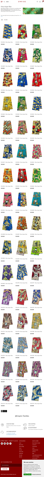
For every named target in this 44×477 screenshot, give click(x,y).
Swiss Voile (21, 451)
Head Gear (21, 453)
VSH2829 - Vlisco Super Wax (7, 66)
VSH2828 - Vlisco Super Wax (21, 66)
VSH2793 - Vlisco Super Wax (21, 307)
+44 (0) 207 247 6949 (11, 433)
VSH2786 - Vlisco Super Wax (21, 355)
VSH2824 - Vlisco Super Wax (36, 90)
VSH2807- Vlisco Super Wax (21, 234)
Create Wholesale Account (37, 455)
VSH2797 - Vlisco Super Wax (36, 282)
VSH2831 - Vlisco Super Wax (21, 42)
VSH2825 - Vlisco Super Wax (21, 90)
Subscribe (4, 469)
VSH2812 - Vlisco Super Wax (36, 186)
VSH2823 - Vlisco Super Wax (7, 114)
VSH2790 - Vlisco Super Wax (21, 331)
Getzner (20, 449)
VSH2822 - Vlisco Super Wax (21, 114)
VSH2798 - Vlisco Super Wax (21, 282)
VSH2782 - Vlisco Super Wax (36, 379)
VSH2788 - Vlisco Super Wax (36, 331)
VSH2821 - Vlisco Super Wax (36, 114)
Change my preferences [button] (36, 474)
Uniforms (34, 451)
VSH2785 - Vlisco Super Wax (36, 355)
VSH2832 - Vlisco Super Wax (7, 42)
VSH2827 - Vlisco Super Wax (36, 66)
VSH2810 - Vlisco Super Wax (21, 210)
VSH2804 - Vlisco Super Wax (21, 258)
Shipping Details (35, 449)
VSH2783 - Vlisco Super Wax (21, 379)
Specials (20, 456)
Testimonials (34, 446)
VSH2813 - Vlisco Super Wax (21, 186)
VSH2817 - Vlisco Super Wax (7, 162)
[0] (42, 1)
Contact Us (34, 444)
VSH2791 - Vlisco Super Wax (7, 331)
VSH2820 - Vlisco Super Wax (7, 138)
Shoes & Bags (21, 446)
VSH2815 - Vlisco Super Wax (36, 162)
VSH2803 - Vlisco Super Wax (36, 258)
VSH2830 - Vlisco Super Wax (36, 42)
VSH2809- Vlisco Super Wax (36, 210)
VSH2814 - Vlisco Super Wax (7, 186)
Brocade (20, 455)
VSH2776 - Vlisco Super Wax (7, 403)
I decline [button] (29, 474)
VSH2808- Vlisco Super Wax (7, 234)
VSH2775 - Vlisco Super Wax (21, 403)
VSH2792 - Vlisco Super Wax (36, 307)
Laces (20, 442)
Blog (33, 453)
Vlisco (20, 448)
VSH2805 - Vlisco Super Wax (7, 258)
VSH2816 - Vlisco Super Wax (21, 162)
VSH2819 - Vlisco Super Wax (21, 138)
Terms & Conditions (35, 456)
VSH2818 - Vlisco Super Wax (36, 138)
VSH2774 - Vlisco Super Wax (36, 403)
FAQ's (33, 448)
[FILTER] (2, 20)
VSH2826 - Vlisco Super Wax (7, 90)
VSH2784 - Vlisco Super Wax (7, 379)
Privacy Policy (34, 458)
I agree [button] (25, 474)
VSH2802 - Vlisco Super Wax (7, 283)
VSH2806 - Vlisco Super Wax (36, 234)
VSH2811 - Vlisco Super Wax (7, 210)
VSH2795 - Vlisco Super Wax (7, 307)
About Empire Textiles (36, 442)
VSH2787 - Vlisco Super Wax (7, 355)
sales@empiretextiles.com (11, 434)
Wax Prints (21, 444)
